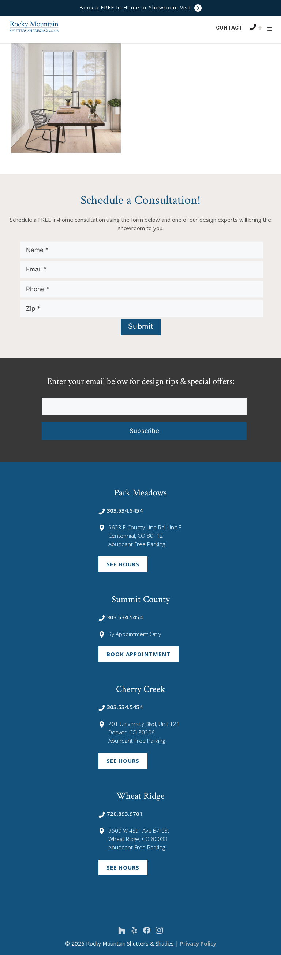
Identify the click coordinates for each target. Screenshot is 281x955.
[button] (270, 29)
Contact (229, 27)
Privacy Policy (198, 943)
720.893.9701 (125, 813)
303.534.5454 (125, 510)
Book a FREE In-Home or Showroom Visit (136, 7)
